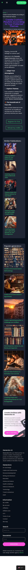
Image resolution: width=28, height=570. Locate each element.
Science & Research (8, 486)
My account (6, 505)
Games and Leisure (8, 481)
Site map (5, 521)
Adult (4, 495)
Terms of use (6, 516)
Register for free (14, 122)
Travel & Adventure (8, 492)
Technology (6, 489)
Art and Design (7, 467)
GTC (4, 513)
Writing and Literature (9, 476)
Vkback (21, 552)
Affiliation (5, 508)
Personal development (9, 473)
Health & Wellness (8, 484)
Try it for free (21, 2)
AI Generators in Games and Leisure (14, 29)
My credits (6, 502)
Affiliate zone (6, 511)
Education (5, 478)
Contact (5, 519)
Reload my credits (14, 128)
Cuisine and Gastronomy (10, 470)
